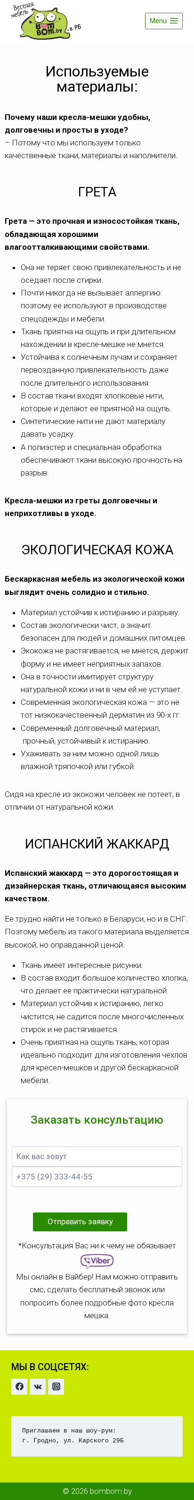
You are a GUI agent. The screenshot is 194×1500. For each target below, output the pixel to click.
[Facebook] (19, 1387)
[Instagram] (56, 1387)
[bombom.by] (46, 21)
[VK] (38, 1387)
